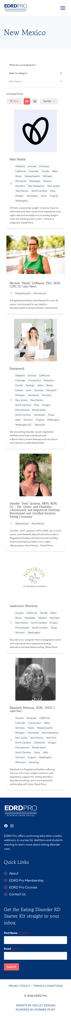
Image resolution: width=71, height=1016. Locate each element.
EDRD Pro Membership (26, 880)
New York (51, 737)
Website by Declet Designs (35, 1005)
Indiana (19, 390)
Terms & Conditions (48, 985)
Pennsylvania (22, 409)
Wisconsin (40, 424)
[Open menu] (62, 8)
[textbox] (18, 73)
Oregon (19, 195)
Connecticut (34, 380)
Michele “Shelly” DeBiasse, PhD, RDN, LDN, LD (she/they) (35, 284)
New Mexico (22, 190)
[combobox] (34, 73)
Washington (21, 200)
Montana (20, 185)
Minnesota (20, 181)
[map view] (35, 101)
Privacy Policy (20, 985)
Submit (11, 967)
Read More (27, 222)
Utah (17, 419)
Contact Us (17, 894)
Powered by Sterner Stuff (35, 1009)
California (20, 171)
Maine (31, 727)
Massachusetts (32, 176)
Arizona (32, 166)
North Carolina (39, 190)
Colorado (34, 171)
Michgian (47, 176)
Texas (44, 195)
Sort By (47, 101)
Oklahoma (39, 742)
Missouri (47, 181)
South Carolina (23, 414)
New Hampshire (36, 185)
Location (13, 81)
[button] (10, 475)
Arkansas (44, 166)
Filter (16, 101)
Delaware (49, 380)
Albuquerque (22, 523)
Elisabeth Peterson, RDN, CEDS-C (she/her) (32, 709)
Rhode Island (38, 409)
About (13, 873)
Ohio (52, 190)
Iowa (28, 390)
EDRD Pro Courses (23, 887)
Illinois (18, 176)
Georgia (30, 385)
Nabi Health (18, 159)
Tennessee (32, 195)
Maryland (51, 390)
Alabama (20, 166)
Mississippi (34, 181)
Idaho (55, 171)
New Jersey (54, 185)
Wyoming (34, 762)
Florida (45, 171)
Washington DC (23, 424)
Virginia (54, 195)
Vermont (28, 419)
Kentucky (38, 390)
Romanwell (17, 368)
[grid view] (27, 101)
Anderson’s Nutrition (23, 606)
